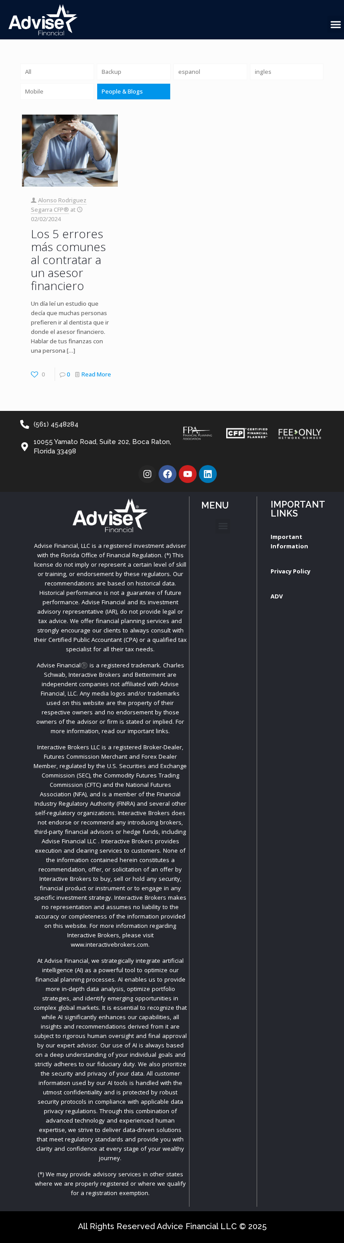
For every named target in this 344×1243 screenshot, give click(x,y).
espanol (189, 72)
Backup (111, 72)
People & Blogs (122, 91)
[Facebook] (167, 474)
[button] (222, 526)
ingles (263, 72)
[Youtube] (188, 474)
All (28, 72)
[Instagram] (147, 474)
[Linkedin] (208, 474)
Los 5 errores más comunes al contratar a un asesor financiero (68, 260)
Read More (96, 374)
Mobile (34, 91)
